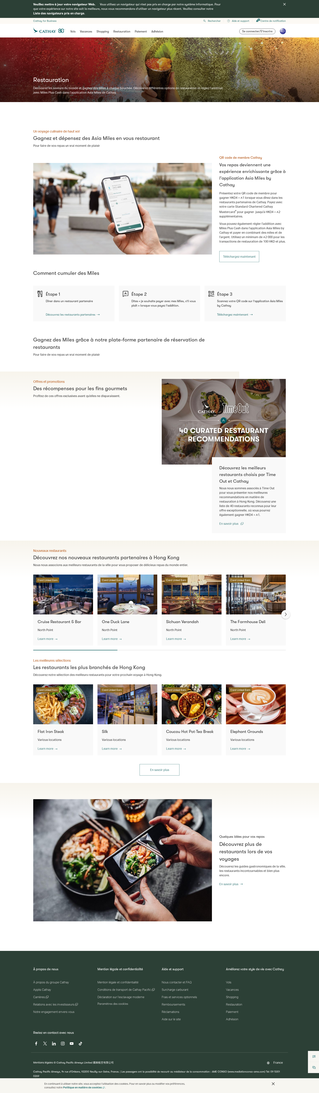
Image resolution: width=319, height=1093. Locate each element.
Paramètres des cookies (112, 1004)
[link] (122, 209)
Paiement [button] (141, 31)
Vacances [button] (86, 31)
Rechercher (214, 20)
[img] (284, 4)
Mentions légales (43, 1062)
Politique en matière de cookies (82, 1087)
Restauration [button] (121, 31)
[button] (47, 639)
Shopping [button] (103, 31)
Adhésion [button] (157, 31)
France (278, 1062)
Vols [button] (73, 31)
